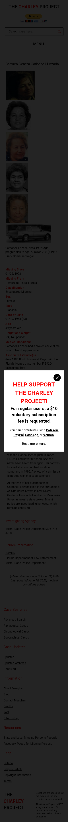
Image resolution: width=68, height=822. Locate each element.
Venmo (48, 435)
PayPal (19, 435)
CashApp (31, 435)
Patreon (52, 430)
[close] (57, 377)
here (41, 444)
